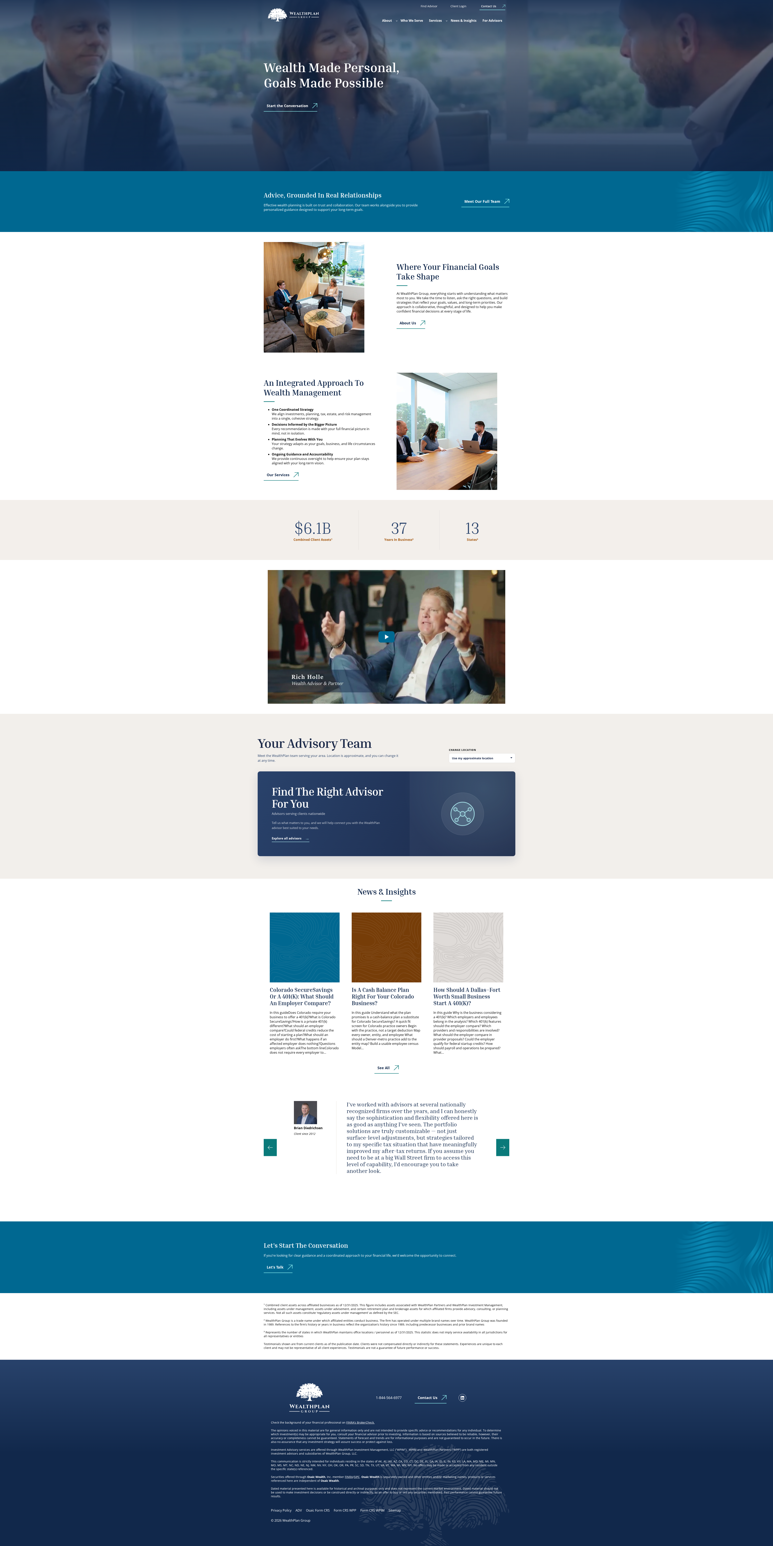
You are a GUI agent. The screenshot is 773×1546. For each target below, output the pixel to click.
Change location (462, 750)
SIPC (357, 1477)
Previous (270, 1147)
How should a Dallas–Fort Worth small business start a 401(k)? (466, 996)
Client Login (458, 6)
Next (502, 1147)
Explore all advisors (290, 838)
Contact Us (488, 6)
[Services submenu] (447, 21)
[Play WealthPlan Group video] (386, 637)
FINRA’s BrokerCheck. (360, 1422)
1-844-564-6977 (389, 1397)
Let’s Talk (275, 1267)
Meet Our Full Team (482, 201)
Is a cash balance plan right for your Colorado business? (383, 996)
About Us (408, 323)
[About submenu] (397, 21)
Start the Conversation (287, 105)
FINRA (349, 1477)
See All (383, 1067)
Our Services (278, 474)
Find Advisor (429, 6)
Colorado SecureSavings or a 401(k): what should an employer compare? (302, 996)
